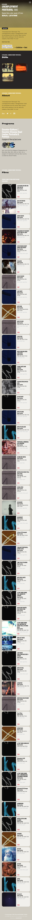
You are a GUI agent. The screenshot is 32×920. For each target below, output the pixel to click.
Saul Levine (9, 15)
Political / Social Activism (7, 45)
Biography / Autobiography (7, 47)
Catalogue (4, 4)
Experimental (5, 28)
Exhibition (19, 47)
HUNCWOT (19, 918)
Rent (25, 47)
